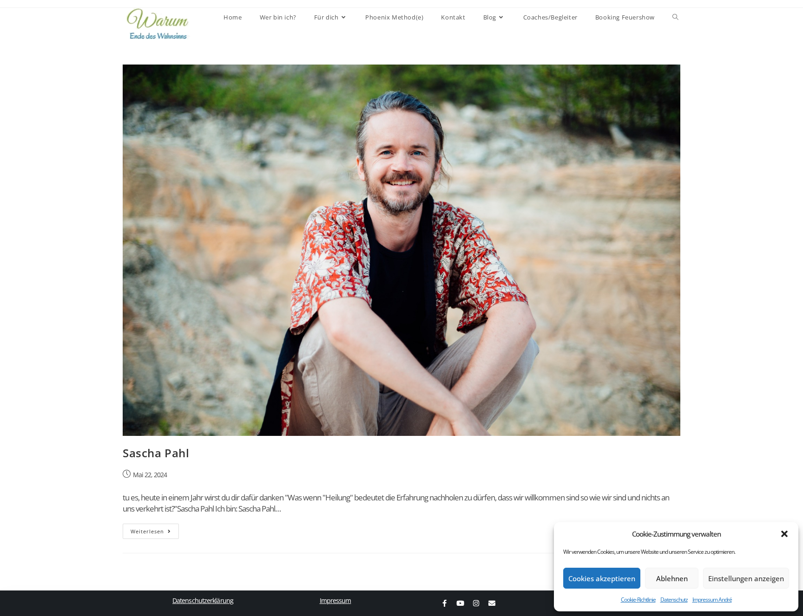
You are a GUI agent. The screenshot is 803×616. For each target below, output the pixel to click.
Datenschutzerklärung (202, 600)
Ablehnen (672, 578)
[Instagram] (475, 603)
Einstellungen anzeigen (746, 578)
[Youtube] (459, 603)
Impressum (335, 600)
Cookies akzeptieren (601, 578)
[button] (784, 533)
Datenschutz (674, 599)
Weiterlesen (155, 529)
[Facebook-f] (444, 603)
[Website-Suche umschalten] (675, 17)
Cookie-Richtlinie (638, 599)
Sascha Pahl (156, 452)
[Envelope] (491, 603)
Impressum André (712, 599)
